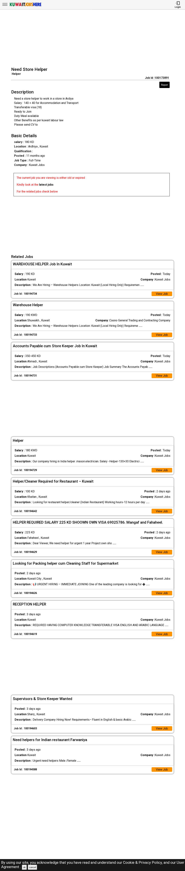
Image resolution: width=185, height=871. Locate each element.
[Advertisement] (94, 38)
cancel (32, 867)
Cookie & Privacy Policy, (143, 862)
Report (164, 85)
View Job (162, 294)
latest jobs (46, 184)
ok (24, 867)
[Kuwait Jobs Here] (25, 6)
